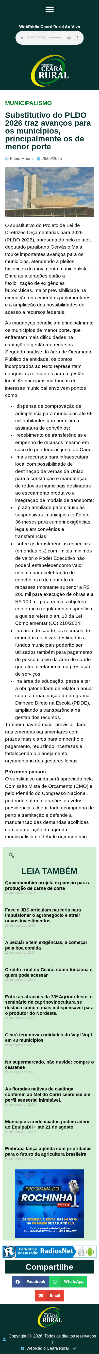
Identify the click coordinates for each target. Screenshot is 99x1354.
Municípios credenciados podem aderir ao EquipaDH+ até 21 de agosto (47, 1124)
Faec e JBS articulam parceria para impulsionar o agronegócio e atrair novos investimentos (43, 915)
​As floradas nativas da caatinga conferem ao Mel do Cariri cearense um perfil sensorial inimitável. (47, 1094)
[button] (49, 9)
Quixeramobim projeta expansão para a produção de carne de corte (48, 885)
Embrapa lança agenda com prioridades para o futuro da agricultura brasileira (48, 1151)
